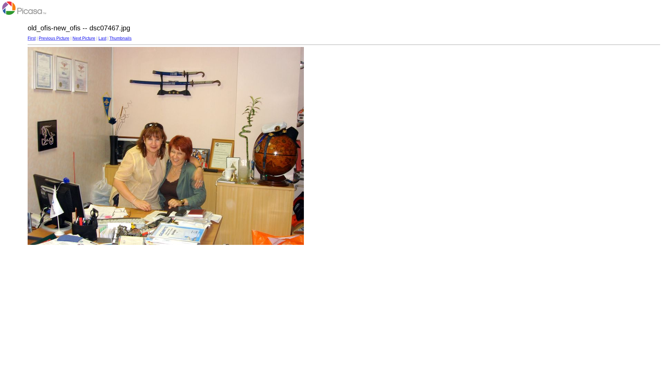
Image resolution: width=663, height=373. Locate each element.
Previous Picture (54, 38)
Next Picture (84, 38)
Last (102, 38)
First (32, 38)
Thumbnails (120, 38)
